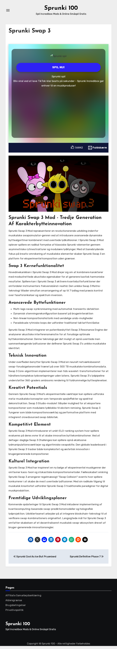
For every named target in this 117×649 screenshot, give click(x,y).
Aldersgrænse (13, 600)
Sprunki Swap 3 (30, 31)
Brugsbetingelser (15, 605)
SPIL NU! (58, 67)
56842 (79, 147)
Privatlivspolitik (14, 610)
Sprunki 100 (61, 8)
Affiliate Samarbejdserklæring (23, 595)
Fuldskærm (100, 147)
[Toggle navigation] (7, 10)
